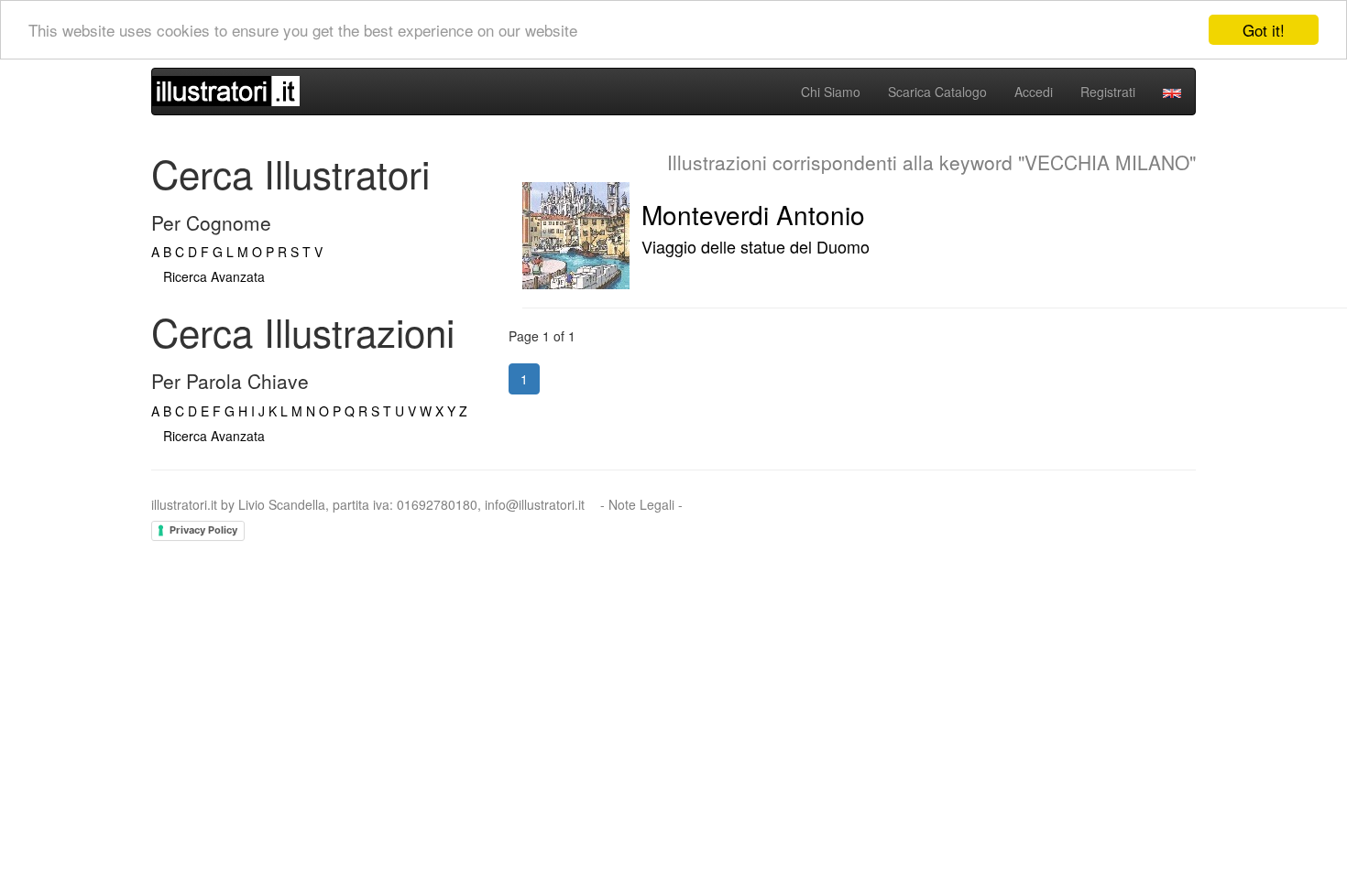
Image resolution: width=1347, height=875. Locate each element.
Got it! (1264, 29)
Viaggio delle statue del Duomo (755, 246)
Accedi (1033, 91)
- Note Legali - (641, 504)
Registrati (1107, 91)
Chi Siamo (830, 91)
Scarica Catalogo (937, 91)
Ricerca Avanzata (214, 276)
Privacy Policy (203, 530)
